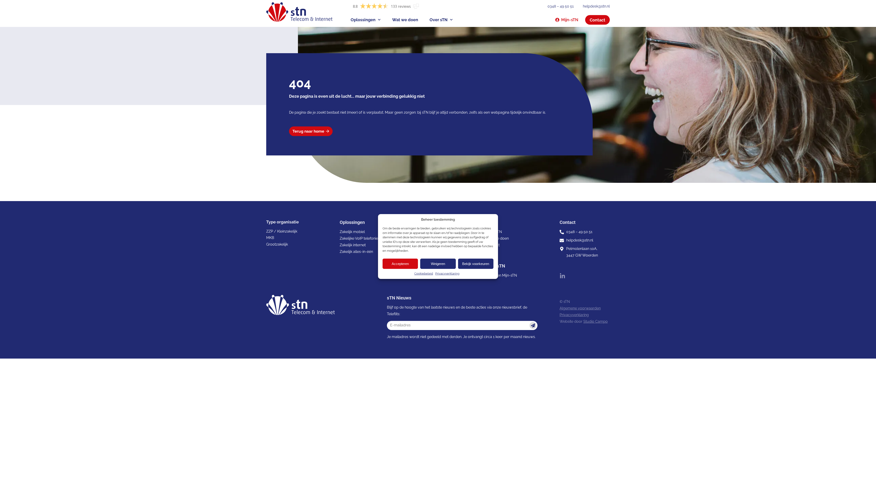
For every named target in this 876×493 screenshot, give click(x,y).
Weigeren (438, 264)
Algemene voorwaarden (580, 308)
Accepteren (400, 264)
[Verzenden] (532, 325)
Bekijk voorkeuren (475, 264)
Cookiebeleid (423, 273)
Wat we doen (405, 19)
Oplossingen (363, 19)
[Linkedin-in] (562, 276)
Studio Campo (595, 321)
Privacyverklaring (447, 273)
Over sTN (439, 19)
